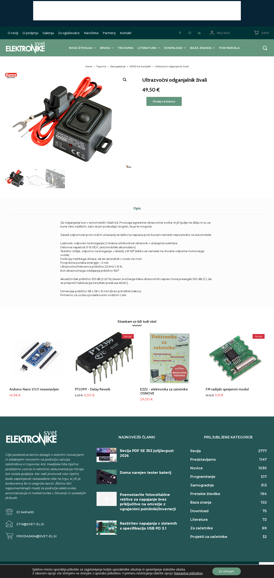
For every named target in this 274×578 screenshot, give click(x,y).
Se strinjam (226, 571)
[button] (265, 48)
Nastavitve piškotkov (188, 573)
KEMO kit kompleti (140, 66)
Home (88, 66)
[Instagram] (189, 33)
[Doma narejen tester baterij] (107, 477)
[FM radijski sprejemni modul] (235, 361)
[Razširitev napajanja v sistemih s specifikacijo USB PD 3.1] (107, 528)
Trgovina (101, 66)
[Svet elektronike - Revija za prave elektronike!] (29, 47)
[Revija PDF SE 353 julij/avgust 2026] (107, 455)
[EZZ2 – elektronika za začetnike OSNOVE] (169, 361)
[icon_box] (19, 512)
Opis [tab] (137, 208)
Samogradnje (117, 66)
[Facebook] (180, 33)
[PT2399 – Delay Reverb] (104, 361)
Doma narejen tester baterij (145, 473)
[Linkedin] (199, 33)
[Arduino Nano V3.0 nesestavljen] (38, 361)
